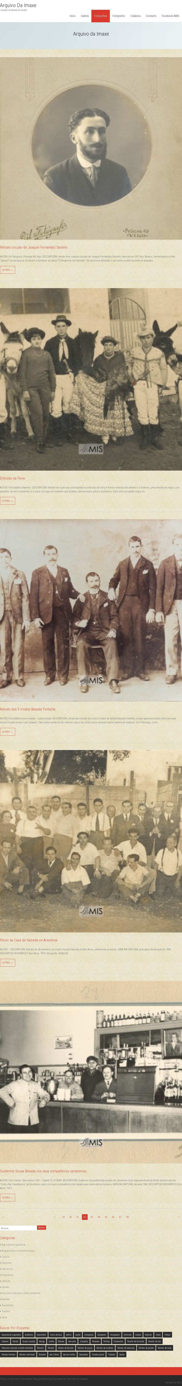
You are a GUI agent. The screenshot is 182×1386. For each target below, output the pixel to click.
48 (127, 1217)
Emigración (8, 1275)
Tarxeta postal (98, 1354)
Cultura (5, 1256)
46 (113, 1217)
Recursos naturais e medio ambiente (21, 1293)
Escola (138, 1335)
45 (106, 1217)
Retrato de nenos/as (126, 1348)
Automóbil (41, 1335)
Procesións (118, 1341)
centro (68, 1335)
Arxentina (29, 1335)
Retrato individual (27, 1354)
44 (99, 1217)
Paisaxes (95, 1341)
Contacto (151, 16)
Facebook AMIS (170, 16)
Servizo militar (69, 1354)
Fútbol (167, 1335)
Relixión (6, 1299)
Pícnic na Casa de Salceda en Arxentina (28, 940)
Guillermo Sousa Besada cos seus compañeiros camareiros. (43, 1171)
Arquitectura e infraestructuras (18, 1250)
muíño (51, 1341)
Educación (7, 1269)
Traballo (6, 1311)
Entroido (127, 1335)
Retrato (51, 1348)
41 (77, 1217)
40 (70, 1217)
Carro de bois (56, 1335)
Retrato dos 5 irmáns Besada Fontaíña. (28, 709)
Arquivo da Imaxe (18, 5)
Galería (85, 16)
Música (61, 1341)
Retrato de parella (146, 1348)
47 (120, 1217)
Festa (158, 1335)
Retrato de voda (164, 1348)
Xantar (122, 1354)
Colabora (135, 16)
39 (63, 1217)
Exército (6, 1281)
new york (72, 1341)
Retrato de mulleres (105, 1348)
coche (78, 1335)
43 (92, 1217)
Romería (42, 1354)
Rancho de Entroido (135, 1341)
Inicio (73, 16)
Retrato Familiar (8, 1354)
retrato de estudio (66, 1348)
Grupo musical (28, 1341)
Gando (15, 1341)
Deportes (7, 1262)
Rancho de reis (154, 1341)
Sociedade (8, 1305)
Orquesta (84, 1341)
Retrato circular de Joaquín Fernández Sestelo (33, 247)
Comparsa (88, 1335)
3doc (179, 1382)
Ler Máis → (7, 269)
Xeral (4, 1317)
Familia (5, 1287)
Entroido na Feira (12, 478)
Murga (42, 1341)
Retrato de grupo (85, 1348)
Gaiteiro (5, 1341)
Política (106, 1341)
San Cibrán (54, 1354)
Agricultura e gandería (13, 1244)
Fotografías (100, 16)
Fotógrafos (119, 16)
